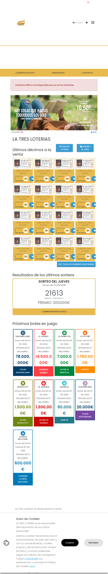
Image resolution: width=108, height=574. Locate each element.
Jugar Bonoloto (23, 421)
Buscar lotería (65, 148)
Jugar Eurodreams (85, 415)
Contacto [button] (87, 72)
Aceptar (70, 542)
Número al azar (86, 148)
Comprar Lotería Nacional (23, 479)
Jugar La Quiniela (43, 421)
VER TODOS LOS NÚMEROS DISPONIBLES (76, 264)
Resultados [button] (58, 72)
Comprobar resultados (54, 311)
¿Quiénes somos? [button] (25, 72)
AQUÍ (32, 566)
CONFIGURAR (31, 558)
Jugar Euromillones (23, 371)
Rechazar (94, 542)
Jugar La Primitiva (64, 371)
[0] (87, 22)
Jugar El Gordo (43, 371)
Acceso (78, 22)
